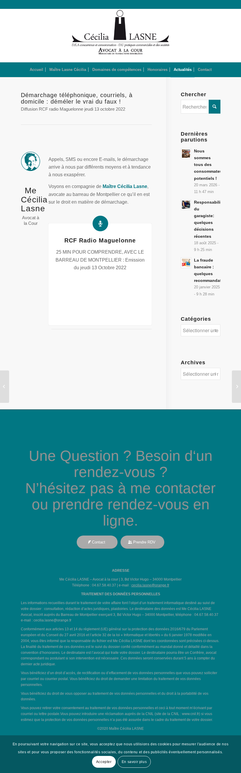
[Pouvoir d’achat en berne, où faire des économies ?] (236, 386)
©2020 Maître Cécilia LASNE (120, 729)
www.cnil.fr (190, 714)
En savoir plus (134, 762)
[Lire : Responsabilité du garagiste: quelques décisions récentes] (186, 205)
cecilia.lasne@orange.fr (150, 585)
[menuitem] (36, 69)
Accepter (104, 762)
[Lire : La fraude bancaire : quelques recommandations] (186, 262)
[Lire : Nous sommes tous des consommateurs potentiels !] (186, 153)
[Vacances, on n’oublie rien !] (4, 386)
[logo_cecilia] (120, 35)
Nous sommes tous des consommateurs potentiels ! (210, 165)
